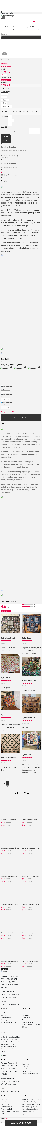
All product (4, 64)
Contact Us (25, 1015)
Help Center (5, 1013)
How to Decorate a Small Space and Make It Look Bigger (9, 1049)
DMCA (24, 1027)
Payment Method (27, 1022)
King (4, 103)
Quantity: (4, 116)
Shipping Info (5, 1020)
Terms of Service (27, 1020)
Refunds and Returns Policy (9, 1022)
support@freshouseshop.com (11, 1004)
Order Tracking (6, 1017)
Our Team (25, 1013)
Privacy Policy (26, 1017)
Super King (6, 106)
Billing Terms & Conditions (31, 1025)
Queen (5, 100)
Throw (5, 94)
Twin (4, 97)
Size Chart (4, 1015)
